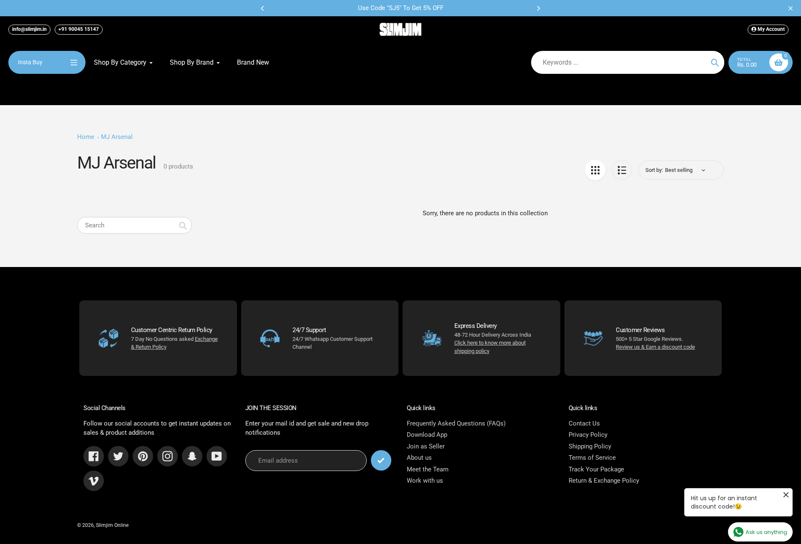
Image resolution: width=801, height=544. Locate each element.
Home (85, 137)
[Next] (538, 8)
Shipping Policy (590, 446)
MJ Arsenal (117, 137)
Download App (427, 434)
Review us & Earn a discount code (655, 347)
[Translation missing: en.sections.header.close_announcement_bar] (790, 8)
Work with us (425, 480)
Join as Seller (426, 446)
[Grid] (595, 170)
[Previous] (263, 8)
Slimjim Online (112, 525)
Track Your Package (596, 469)
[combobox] (134, 225)
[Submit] (381, 460)
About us (419, 457)
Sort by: (654, 170)
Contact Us (584, 423)
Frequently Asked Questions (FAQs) (456, 423)
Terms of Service (592, 457)
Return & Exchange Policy (604, 480)
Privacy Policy (588, 434)
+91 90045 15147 (78, 29)
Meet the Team (427, 469)
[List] (622, 170)
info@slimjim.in (29, 29)
